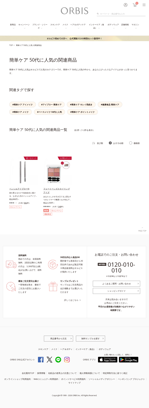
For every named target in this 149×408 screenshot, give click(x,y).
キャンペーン (24, 24)
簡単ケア (19, 45)
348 (59, 206)
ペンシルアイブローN (19, 188)
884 (25, 203)
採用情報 (41, 373)
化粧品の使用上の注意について (62, 373)
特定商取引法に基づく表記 (115, 373)
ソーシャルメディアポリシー (101, 379)
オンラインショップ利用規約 (17, 379)
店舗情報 (125, 24)
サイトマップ (74, 382)
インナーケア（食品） (96, 26)
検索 (98, 13)
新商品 (13, 24)
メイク (65, 24)
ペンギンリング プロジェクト (131, 379)
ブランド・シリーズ (39, 26)
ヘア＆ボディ (66, 349)
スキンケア (55, 24)
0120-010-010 (121, 267)
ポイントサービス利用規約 (73, 379)
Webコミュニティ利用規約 (46, 379)
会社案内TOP (28, 373)
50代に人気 (28, 45)
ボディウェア (113, 24)
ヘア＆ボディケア (78, 24)
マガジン (135, 24)
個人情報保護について (90, 373)
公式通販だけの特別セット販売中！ (74, 38)
